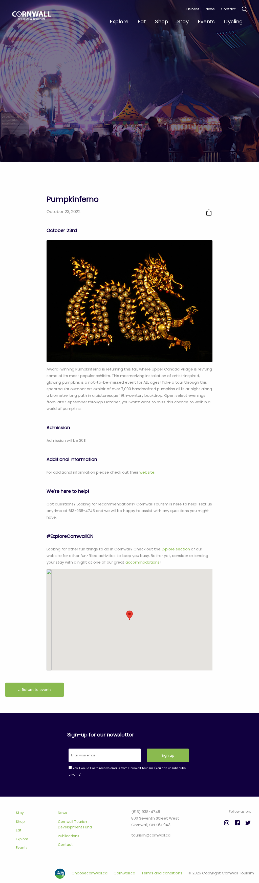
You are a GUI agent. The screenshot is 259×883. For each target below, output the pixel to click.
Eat (18, 830)
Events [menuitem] (206, 21)
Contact (228, 9)
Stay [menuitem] (183, 21)
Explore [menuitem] (119, 21)
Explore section (176, 549)
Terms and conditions (162, 873)
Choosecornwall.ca (90, 873)
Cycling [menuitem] (233, 21)
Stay (20, 812)
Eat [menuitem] (142, 21)
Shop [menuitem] (161, 21)
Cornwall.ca (125, 873)
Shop (20, 821)
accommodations (142, 562)
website (147, 472)
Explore (22, 839)
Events (22, 847)
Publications (68, 836)
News (210, 9)
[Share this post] (208, 212)
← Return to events (34, 689)
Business (192, 9)
